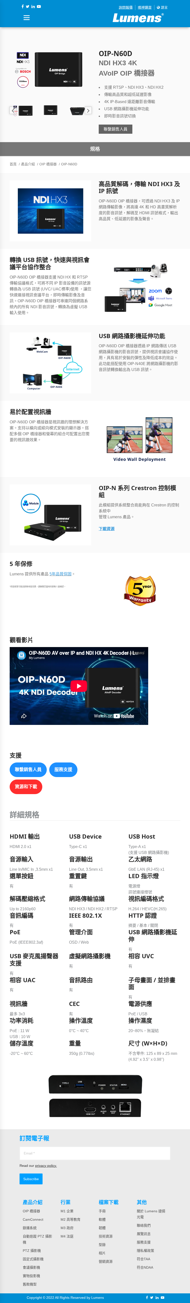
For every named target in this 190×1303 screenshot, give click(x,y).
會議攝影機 (31, 1267)
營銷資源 (106, 1261)
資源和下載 (26, 786)
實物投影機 (31, 1276)
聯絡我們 (144, 1225)
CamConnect (33, 1219)
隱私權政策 (145, 1251)
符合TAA (143, 1259)
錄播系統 (30, 1228)
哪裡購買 (145, 7)
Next (88, 110)
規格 (95, 149)
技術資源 (106, 1236)
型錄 (102, 1245)
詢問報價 (126, 7)
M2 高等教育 (70, 1219)
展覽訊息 (144, 1234)
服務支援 (63, 769)
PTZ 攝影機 (32, 1251)
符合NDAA (145, 1267)
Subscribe (31, 1179)
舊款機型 (30, 1284)
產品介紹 (28, 164)
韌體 (102, 1228)
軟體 (102, 1219)
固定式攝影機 (33, 1259)
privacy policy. (46, 1166)
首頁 (13, 164)
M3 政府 (67, 1228)
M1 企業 (67, 1211)
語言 (164, 7)
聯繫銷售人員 (115, 129)
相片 (102, 1253)
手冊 (102, 1211)
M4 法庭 (67, 1236)
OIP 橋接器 (48, 164)
